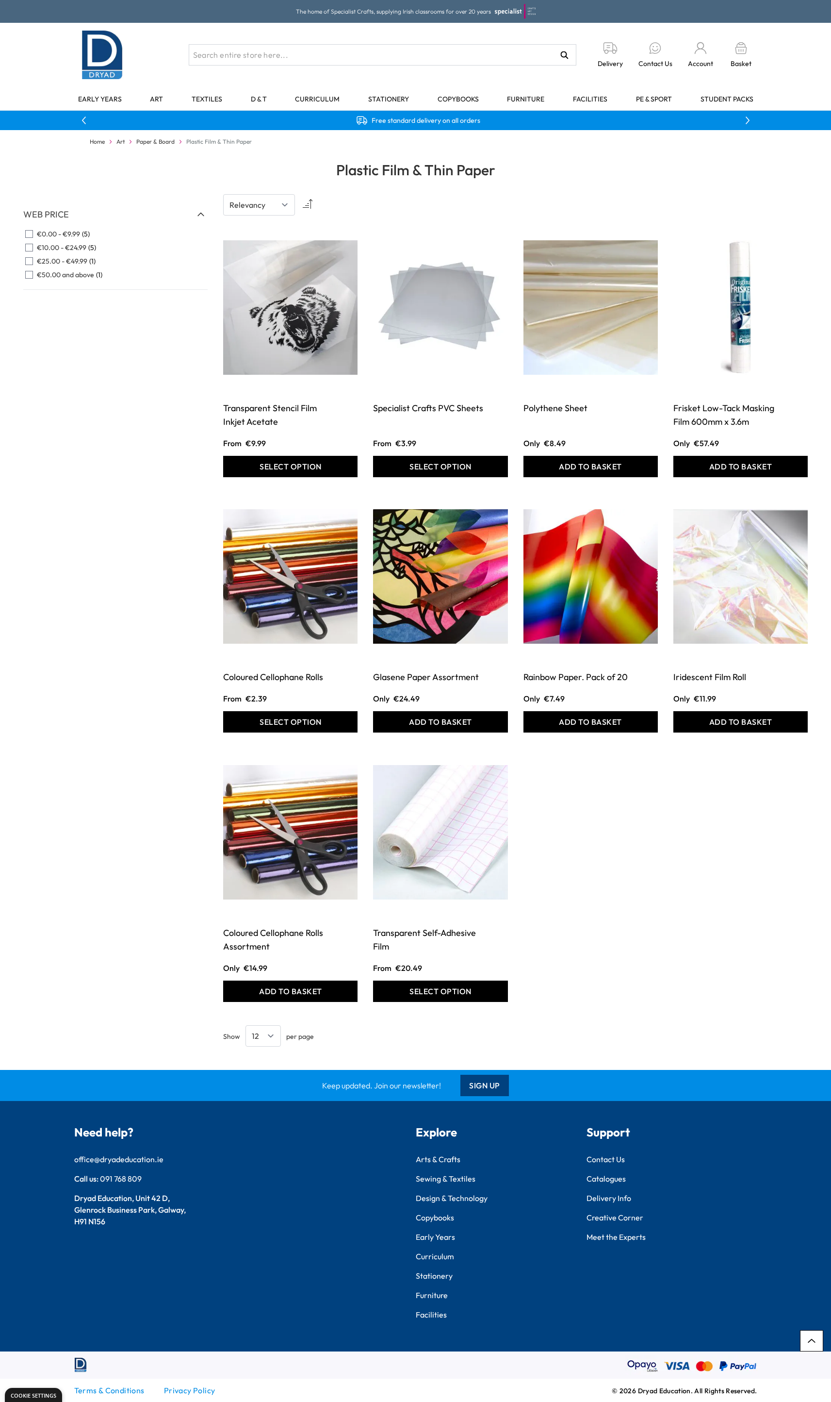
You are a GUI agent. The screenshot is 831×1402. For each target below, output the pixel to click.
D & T (259, 99)
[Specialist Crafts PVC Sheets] (440, 307)
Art (156, 99)
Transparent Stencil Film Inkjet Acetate (270, 414)
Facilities (590, 99)
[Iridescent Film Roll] (740, 577)
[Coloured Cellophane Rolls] (290, 577)
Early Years (100, 99)
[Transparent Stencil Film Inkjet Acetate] (290, 307)
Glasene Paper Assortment (426, 677)
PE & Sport (654, 99)
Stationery (388, 99)
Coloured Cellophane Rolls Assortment (273, 939)
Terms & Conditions (109, 1390)
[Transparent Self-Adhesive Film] (440, 832)
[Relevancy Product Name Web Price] (259, 205)
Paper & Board (155, 141)
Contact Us (606, 1159)
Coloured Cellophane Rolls (273, 677)
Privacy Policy (189, 1390)
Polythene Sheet (555, 408)
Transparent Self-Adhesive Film (424, 939)
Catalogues (606, 1179)
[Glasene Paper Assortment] (440, 577)
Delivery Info (609, 1198)
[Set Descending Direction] (306, 205)
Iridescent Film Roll (709, 677)
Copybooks (458, 99)
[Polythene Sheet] (590, 307)
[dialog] (33, 1395)
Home (97, 141)
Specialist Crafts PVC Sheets (428, 408)
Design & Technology (452, 1198)
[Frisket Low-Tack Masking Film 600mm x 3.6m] (740, 307)
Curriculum (317, 99)
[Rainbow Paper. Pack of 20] (590, 577)
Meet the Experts (616, 1237)
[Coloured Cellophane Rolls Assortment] (290, 832)
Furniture (525, 99)
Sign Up (484, 1085)
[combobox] (382, 55)
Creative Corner (615, 1217)
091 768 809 (121, 1179)
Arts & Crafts (438, 1159)
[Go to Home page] (102, 55)
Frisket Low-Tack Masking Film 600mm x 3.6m (723, 414)
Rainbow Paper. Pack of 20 (575, 677)
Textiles (207, 99)
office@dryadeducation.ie (118, 1159)
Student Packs (727, 99)
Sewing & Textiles (445, 1179)
